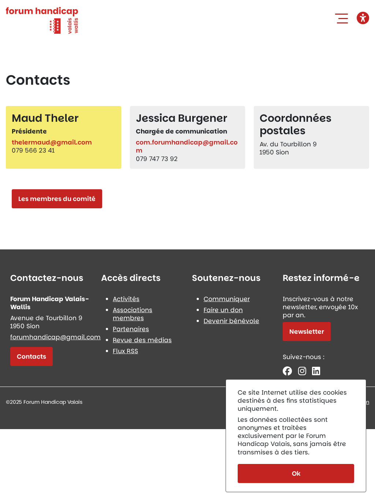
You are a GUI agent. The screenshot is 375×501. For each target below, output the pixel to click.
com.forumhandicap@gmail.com (187, 146)
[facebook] (287, 371)
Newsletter (306, 331)
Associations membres (132, 314)
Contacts (31, 356)
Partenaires (131, 329)
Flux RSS (125, 351)
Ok (296, 473)
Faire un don (223, 310)
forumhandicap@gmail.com (55, 337)
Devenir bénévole (231, 321)
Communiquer (227, 299)
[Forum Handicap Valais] (42, 19)
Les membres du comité (57, 198)
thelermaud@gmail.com (52, 142)
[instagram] (302, 371)
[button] (343, 18)
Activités (126, 299)
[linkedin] (316, 371)
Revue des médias (142, 340)
